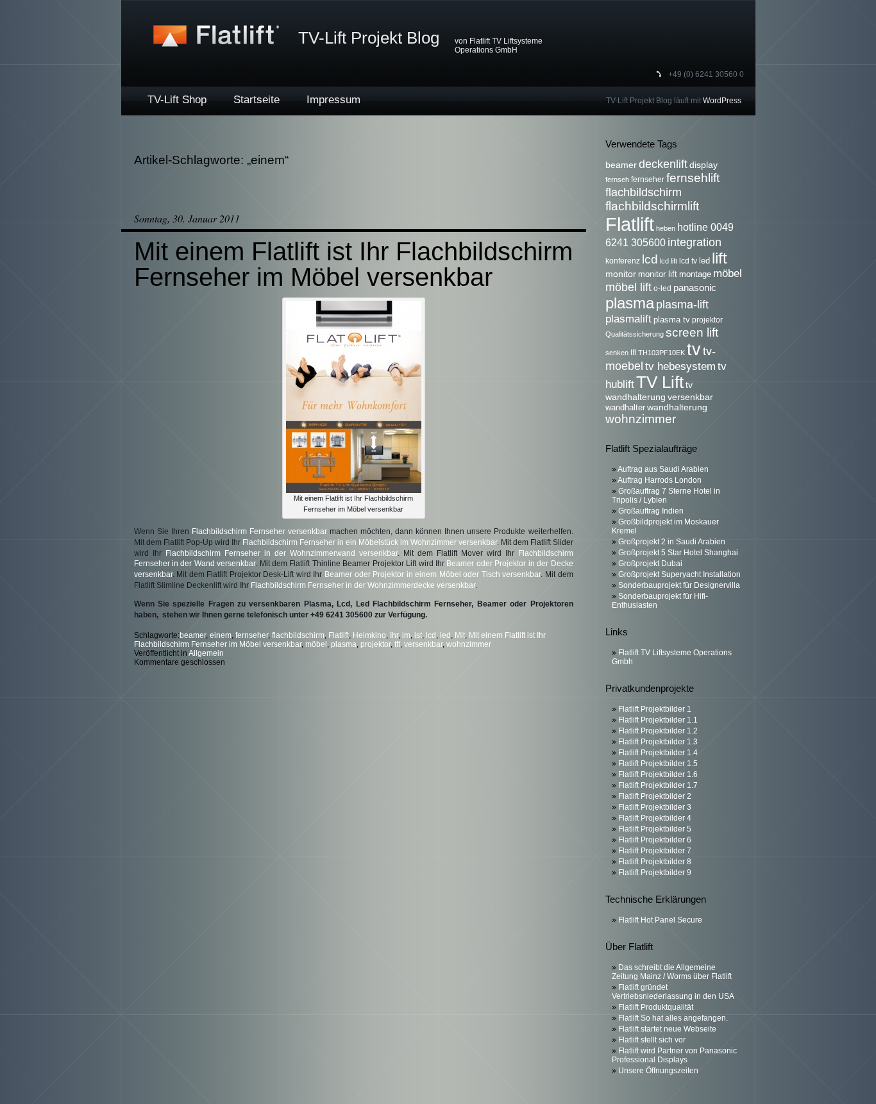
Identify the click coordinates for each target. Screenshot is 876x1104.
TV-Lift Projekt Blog (368, 37)
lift (719, 258)
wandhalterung (677, 407)
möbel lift (628, 287)
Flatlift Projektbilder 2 (654, 796)
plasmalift (628, 318)
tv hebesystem (680, 366)
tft (397, 644)
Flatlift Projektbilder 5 (654, 828)
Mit (460, 635)
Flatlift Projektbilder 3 (654, 807)
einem (221, 635)
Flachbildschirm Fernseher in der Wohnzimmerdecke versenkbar (363, 585)
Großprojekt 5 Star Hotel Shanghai (678, 552)
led (445, 635)
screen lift (692, 332)
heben (665, 228)
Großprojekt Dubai (650, 563)
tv (694, 349)
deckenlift (663, 164)
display (703, 165)
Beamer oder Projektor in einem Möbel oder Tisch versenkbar (432, 574)
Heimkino (369, 635)
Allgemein (206, 653)
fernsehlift (693, 178)
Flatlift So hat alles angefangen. (673, 1018)
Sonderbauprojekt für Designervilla (679, 585)
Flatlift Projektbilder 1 (654, 709)
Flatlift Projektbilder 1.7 (658, 785)
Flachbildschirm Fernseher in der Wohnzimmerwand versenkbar (281, 553)
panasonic (694, 287)
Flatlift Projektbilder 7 (654, 850)
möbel (316, 644)
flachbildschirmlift (652, 206)
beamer (193, 635)
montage (695, 274)
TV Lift (660, 382)
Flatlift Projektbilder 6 (654, 839)
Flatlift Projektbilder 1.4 (658, 752)
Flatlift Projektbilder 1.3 (658, 741)
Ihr (394, 635)
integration (694, 242)
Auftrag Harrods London (660, 480)
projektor (375, 644)
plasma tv (671, 319)
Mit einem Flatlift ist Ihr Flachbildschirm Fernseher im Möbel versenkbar (353, 264)
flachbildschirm (298, 635)
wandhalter (625, 407)
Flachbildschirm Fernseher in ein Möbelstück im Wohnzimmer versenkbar (369, 542)
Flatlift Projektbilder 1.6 (658, 774)
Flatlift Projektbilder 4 (654, 818)
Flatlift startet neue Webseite (667, 1029)
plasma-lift (682, 304)
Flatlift (338, 635)
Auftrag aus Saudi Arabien (663, 469)
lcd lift (668, 261)
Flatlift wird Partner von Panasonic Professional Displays (674, 1055)
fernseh (617, 179)
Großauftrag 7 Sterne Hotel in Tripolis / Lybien (666, 496)
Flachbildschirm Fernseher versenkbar (259, 531)
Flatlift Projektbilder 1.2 (658, 730)
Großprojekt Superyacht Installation (679, 574)
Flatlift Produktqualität (655, 1007)
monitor (620, 274)
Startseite (256, 100)
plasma (344, 644)
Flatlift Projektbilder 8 (654, 861)
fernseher (251, 635)
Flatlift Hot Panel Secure (660, 920)
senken (616, 352)
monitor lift (657, 274)
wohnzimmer (468, 644)
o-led (662, 288)
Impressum (333, 100)
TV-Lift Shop (176, 100)
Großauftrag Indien (651, 510)
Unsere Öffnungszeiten (658, 1070)
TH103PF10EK (661, 352)
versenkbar (423, 644)
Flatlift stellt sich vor (652, 1039)
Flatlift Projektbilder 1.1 (658, 719)
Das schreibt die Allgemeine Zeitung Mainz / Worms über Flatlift (672, 972)
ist (418, 635)
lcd (431, 635)
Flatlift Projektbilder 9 (654, 872)
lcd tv (688, 260)
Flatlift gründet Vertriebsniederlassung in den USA (673, 992)
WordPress (722, 100)
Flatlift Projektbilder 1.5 (658, 763)
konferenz (622, 260)
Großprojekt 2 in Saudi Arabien (671, 541)
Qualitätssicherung (634, 334)
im (406, 635)
